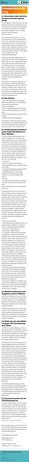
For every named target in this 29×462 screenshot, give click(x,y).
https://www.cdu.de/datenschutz (11, 420)
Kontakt (4, 454)
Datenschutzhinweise (8, 460)
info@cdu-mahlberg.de (13, 446)
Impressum (5, 458)
